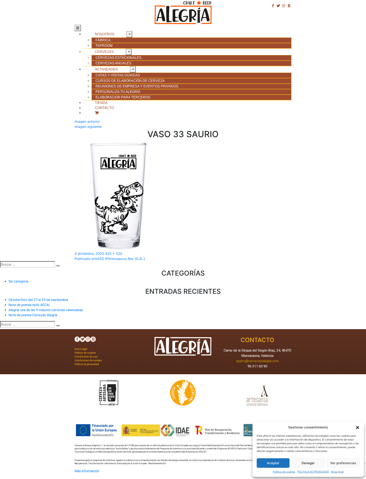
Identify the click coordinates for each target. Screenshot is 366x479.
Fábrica (103, 40)
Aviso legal (337, 471)
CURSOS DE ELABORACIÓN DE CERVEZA (130, 81)
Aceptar (273, 463)
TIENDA (101, 103)
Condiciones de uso (86, 356)
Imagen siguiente (88, 126)
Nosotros (104, 34)
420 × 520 (113, 253)
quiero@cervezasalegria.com (257, 361)
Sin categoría (18, 281)
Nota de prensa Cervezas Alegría (32, 315)
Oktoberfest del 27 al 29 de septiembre (38, 300)
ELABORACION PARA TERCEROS (123, 97)
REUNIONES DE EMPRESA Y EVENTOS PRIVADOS (137, 86)
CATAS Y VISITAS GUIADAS (118, 75)
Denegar (308, 463)
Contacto (104, 108)
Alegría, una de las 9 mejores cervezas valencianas (45, 310)
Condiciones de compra (88, 360)
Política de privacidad (87, 364)
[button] (357, 427)
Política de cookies (284, 471)
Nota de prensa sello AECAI (29, 305)
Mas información (87, 471)
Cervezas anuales (113, 63)
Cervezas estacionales (118, 57)
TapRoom (104, 45)
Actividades (106, 69)
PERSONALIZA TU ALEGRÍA (118, 92)
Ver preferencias (343, 463)
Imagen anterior (87, 121)
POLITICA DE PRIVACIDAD (313, 471)
